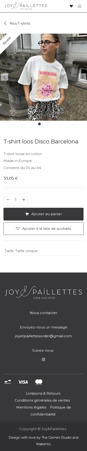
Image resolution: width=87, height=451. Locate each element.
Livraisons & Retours (43, 393)
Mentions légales (31, 407)
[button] (4, 77)
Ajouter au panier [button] (46, 214)
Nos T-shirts (19, 23)
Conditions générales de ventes (42, 400)
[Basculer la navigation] (79, 6)
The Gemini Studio (56, 437)
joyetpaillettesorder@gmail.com (43, 336)
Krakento (43, 444)
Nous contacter (43, 313)
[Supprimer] (7, 200)
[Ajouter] (24, 200)
